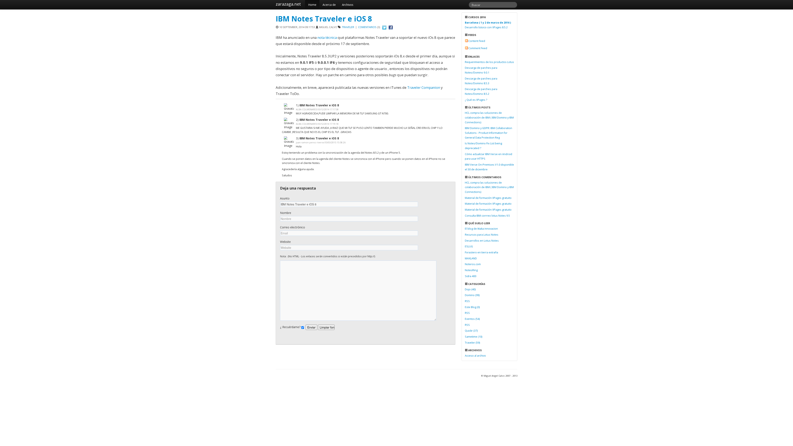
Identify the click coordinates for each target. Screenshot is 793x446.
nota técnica (327, 37)
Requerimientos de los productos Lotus (489, 62)
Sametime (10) (473, 336)
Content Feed (476, 41)
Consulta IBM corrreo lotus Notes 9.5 (487, 215)
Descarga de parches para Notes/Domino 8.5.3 (481, 81)
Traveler (348, 27)
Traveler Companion (424, 87)
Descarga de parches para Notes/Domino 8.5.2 (481, 91)
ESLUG (469, 246)
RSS (467, 301)
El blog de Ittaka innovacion (481, 228)
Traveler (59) (472, 342)
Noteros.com (473, 264)
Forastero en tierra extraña (481, 252)
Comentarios (367, 27)
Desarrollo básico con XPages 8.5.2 (488, 25)
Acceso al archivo (475, 355)
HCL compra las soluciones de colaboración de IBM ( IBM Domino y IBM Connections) (489, 117)
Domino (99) (472, 295)
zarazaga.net (288, 4)
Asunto (285, 198)
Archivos (347, 5)
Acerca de (329, 5)
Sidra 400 (470, 276)
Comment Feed (477, 48)
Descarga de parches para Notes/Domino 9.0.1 (481, 70)
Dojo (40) (470, 289)
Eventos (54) (472, 319)
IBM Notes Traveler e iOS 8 (324, 19)
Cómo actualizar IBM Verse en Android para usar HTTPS (488, 156)
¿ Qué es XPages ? (476, 100)
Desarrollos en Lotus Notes (482, 240)
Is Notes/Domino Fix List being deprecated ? (483, 146)
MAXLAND (471, 258)
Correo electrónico (292, 227)
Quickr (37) (471, 330)
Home (312, 5)
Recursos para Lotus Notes (481, 234)
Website (285, 242)
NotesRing (471, 270)
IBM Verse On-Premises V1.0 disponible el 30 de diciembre (489, 167)
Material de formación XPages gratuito (488, 198)
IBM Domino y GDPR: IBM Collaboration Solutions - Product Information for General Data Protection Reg (488, 132)
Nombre (285, 213)
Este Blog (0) (472, 307)
